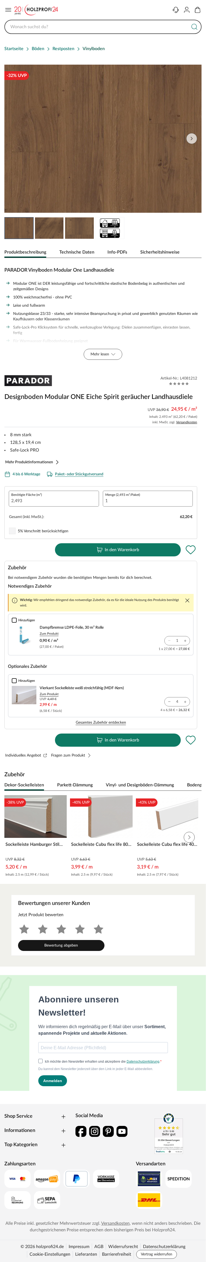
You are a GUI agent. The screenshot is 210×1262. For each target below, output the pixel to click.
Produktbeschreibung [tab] (25, 252)
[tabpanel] (103, 312)
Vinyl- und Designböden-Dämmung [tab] (140, 785)
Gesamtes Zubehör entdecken (101, 723)
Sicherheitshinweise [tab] (160, 252)
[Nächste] (194, 785)
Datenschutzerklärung (164, 1246)
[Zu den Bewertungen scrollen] (179, 383)
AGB (98, 1246)
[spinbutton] (54, 498)
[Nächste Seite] (191, 138)
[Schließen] (187, 600)
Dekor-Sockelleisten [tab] (24, 785)
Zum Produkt (49, 633)
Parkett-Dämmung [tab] (75, 785)
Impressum (79, 1246)
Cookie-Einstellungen (50, 1254)
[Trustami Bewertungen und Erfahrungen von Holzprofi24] (168, 1133)
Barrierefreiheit (116, 1254)
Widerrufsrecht (123, 1246)
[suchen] (194, 27)
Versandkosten (186, 422)
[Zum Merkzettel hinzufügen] (190, 549)
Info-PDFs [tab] (117, 252)
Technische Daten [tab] (76, 252)
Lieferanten (86, 1254)
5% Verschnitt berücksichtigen (43, 531)
